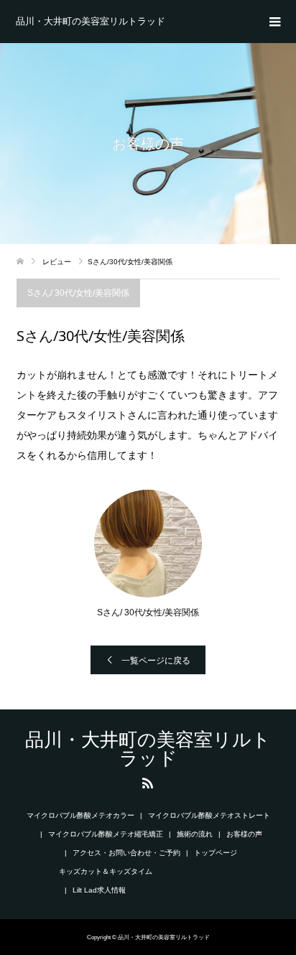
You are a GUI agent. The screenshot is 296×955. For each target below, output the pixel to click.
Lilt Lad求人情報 (99, 890)
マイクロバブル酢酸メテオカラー (80, 815)
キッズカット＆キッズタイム (105, 871)
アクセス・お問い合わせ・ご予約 (126, 853)
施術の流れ (195, 834)
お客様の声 (244, 834)
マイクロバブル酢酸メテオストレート (209, 815)
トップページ (215, 853)
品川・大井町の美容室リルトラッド (90, 21)
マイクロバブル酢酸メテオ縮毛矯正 (105, 834)
